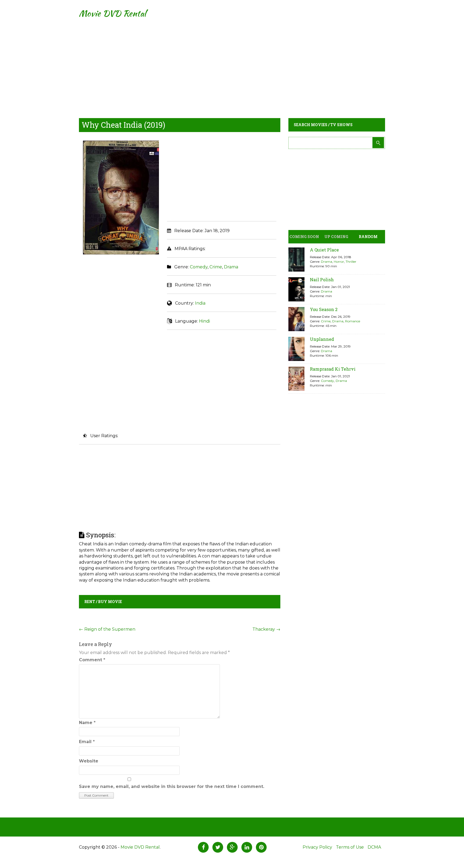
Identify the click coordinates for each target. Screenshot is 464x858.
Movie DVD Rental (112, 13)
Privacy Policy (317, 847)
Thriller (351, 262)
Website (88, 761)
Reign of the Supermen (107, 629)
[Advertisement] (232, 64)
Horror (339, 262)
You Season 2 (324, 309)
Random (368, 236)
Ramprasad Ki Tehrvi (333, 369)
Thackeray (266, 629)
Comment (92, 659)
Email (87, 741)
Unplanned (322, 339)
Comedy (199, 266)
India (200, 303)
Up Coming (336, 236)
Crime (215, 266)
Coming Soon (304, 236)
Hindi (204, 321)
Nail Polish (322, 279)
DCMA (374, 847)
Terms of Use (350, 847)
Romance (352, 321)
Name (87, 722)
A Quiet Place (324, 250)
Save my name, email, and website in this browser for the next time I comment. (171, 786)
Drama (231, 266)
